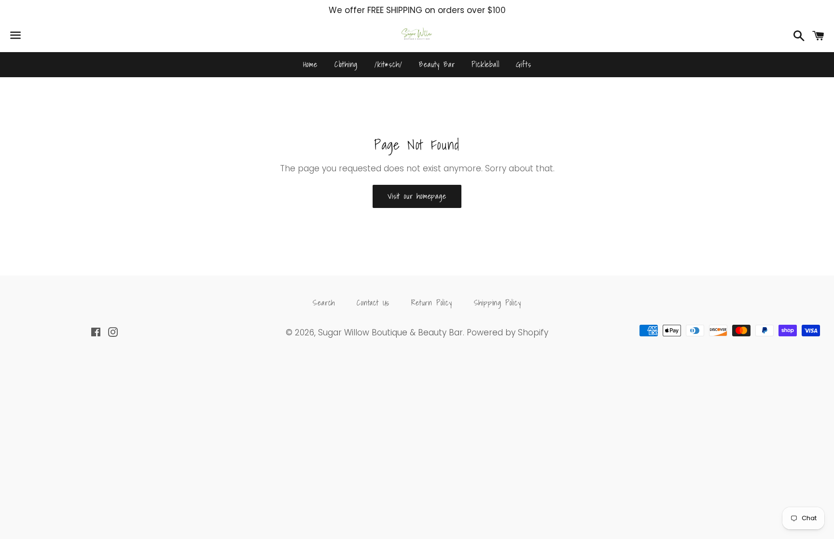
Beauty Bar (437, 64)
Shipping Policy (497, 302)
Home (310, 64)
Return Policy (431, 302)
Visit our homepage (417, 196)
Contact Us (373, 302)
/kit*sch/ (388, 64)
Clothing (346, 64)
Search (324, 302)
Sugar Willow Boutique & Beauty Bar (390, 332)
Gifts (523, 64)
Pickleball (485, 64)
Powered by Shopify (507, 332)
